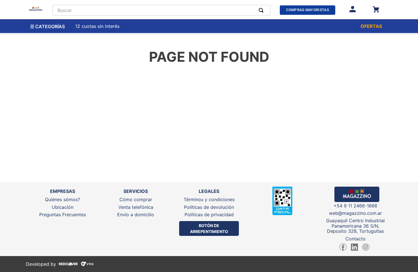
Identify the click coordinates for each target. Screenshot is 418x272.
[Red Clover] (67, 264)
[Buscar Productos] (262, 10)
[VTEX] (86, 264)
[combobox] (161, 10)
